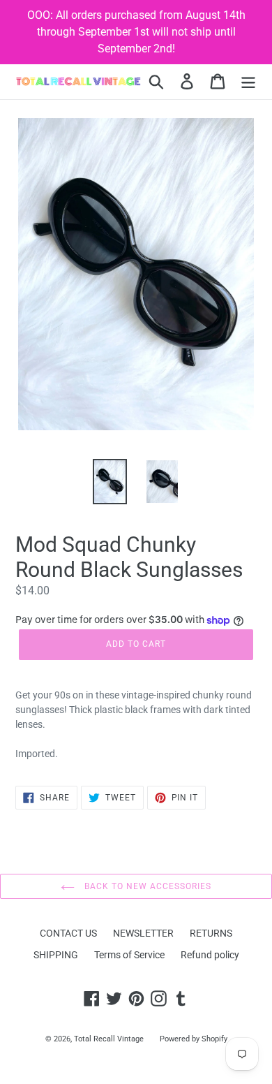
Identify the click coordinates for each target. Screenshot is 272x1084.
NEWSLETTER (143, 933)
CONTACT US (68, 933)
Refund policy (210, 954)
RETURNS (211, 933)
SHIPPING (55, 954)
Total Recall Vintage (109, 1038)
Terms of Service (129, 954)
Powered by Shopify (193, 1038)
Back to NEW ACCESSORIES (146, 886)
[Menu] (248, 81)
